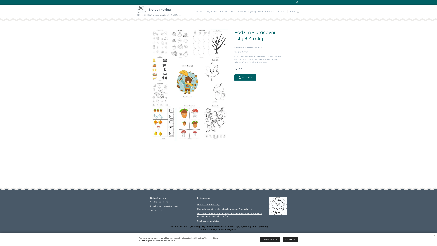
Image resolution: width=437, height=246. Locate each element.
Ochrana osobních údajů (208, 204)
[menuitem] (200, 11)
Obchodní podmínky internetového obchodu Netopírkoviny (225, 209)
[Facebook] (297, 2)
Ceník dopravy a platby (208, 221)
